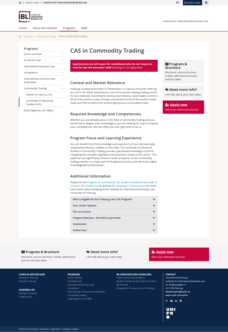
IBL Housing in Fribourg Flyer (128, 185)
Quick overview (33, 54)
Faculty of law (32, 2)
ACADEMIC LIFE (27, 289)
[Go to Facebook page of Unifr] (167, 300)
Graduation (80, 224)
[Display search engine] (206, 2)
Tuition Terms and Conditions (131, 277)
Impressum (44, 329)
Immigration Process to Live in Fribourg (136, 288)
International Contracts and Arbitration (39, 80)
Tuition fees (80, 230)
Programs (69, 28)
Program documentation (101, 182)
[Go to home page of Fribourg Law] (39, 16)
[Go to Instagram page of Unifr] (181, 301)
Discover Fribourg (27, 281)
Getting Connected (28, 293)
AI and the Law (32, 60)
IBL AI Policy (122, 284)
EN (177, 2)
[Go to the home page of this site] (20, 36)
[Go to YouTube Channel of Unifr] (171, 301)
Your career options (84, 205)
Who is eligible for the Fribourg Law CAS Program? (102, 199)
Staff (84, 28)
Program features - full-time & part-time (97, 218)
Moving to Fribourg (28, 277)
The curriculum (82, 211)
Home (23, 28)
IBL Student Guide (91, 185)
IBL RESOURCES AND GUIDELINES (134, 274)
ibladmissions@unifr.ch (178, 291)
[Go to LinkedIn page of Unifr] (176, 301)
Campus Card (25, 296)
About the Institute (45, 28)
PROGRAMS (74, 274)
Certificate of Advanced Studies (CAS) (39, 102)
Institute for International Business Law (65, 2)
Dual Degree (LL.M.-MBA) (38, 110)
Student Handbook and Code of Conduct (136, 281)
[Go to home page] (20, 2)
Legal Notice (56, 329)
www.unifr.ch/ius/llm (177, 295)
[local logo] (187, 313)
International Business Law (39, 66)
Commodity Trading (46, 36)
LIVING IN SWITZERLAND (32, 274)
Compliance (30, 72)
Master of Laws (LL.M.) (39, 94)
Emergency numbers (71, 329)
